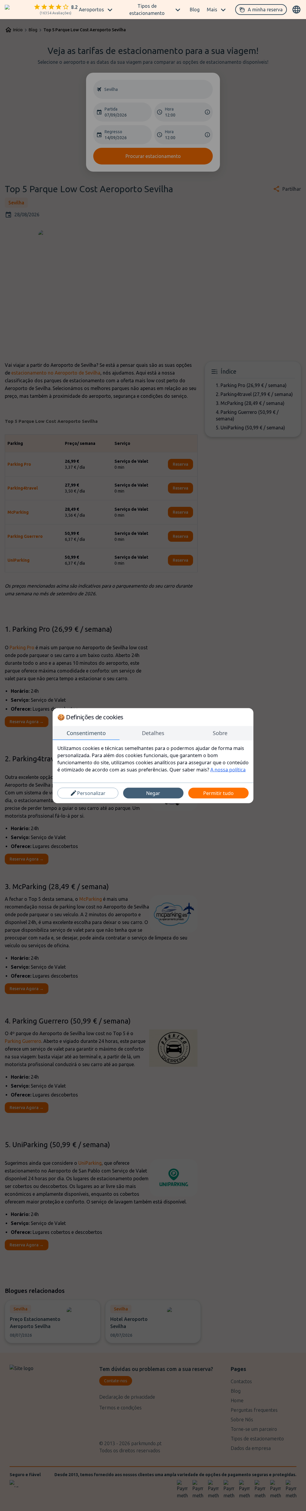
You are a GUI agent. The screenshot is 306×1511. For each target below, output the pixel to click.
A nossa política (228, 769)
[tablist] (153, 733)
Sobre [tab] (220, 732)
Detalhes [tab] (153, 732)
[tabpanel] (153, 758)
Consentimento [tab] (86, 732)
